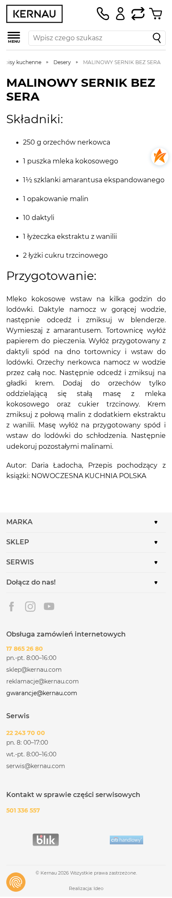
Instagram (30, 606)
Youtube (49, 606)
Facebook (11, 606)
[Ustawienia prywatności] (15, 882)
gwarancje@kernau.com (41, 693)
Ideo (99, 888)
